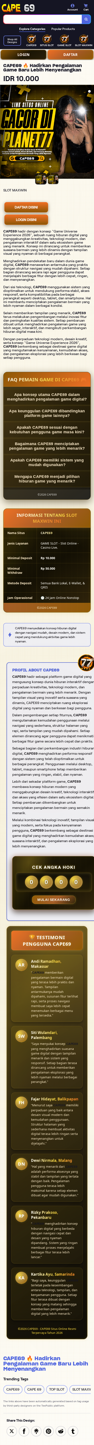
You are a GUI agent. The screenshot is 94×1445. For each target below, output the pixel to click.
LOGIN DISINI (26, 220)
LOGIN (23, 54)
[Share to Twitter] (12, 1431)
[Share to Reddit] (61, 1431)
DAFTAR (70, 54)
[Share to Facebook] (24, 1431)
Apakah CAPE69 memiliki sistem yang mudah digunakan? (47, 462)
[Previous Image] (3, 132)
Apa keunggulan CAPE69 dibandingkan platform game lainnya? (47, 413)
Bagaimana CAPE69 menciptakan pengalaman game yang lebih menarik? (47, 446)
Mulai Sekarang (53, 900)
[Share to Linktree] (36, 1431)
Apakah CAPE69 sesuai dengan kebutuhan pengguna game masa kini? (47, 429)
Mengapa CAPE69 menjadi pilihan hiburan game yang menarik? (47, 478)
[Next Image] (90, 132)
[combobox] (42, 19)
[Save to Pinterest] (48, 1431)
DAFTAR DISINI (26, 207)
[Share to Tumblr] (73, 1431)
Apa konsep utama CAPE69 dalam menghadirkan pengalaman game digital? (47, 396)
